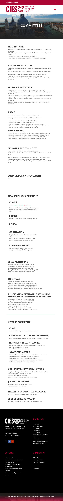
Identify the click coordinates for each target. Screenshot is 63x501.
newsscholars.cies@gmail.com (22, 205)
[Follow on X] (6, 441)
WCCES (7, 475)
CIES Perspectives (9, 462)
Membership (36, 439)
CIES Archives (36, 428)
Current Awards (9, 466)
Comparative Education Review (13, 464)
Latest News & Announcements (13, 468)
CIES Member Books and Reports (14, 460)
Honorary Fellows (37, 460)
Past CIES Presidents (38, 462)
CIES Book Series (9, 458)
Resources (7, 470)
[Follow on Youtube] (12, 441)
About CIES (36, 424)
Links (34, 437)
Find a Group (36, 432)
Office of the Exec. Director (40, 441)
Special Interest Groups (39, 443)
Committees (36, 430)
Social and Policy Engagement (13, 473)
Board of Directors (38, 426)
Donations (36, 468)
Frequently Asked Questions (40, 435)
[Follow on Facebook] (9, 441)
